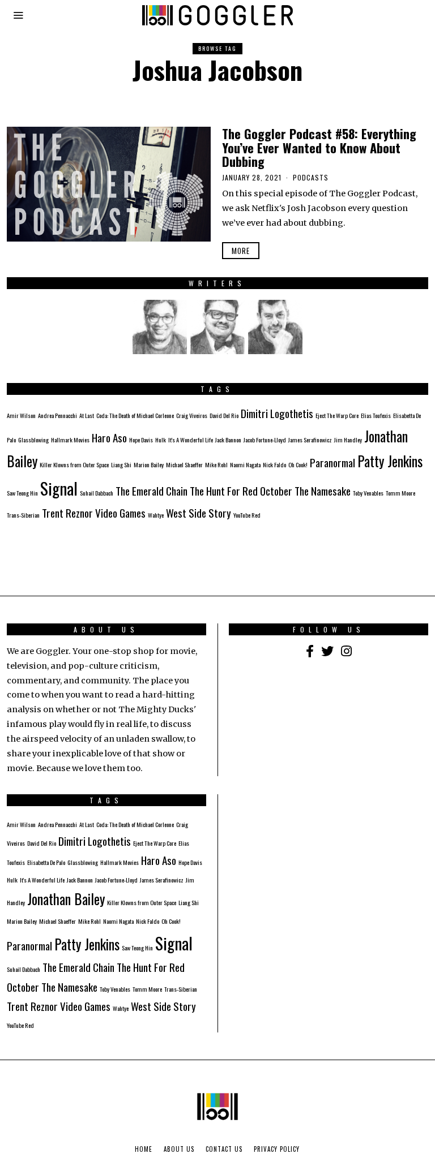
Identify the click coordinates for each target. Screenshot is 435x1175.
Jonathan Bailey (66, 899)
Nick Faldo (274, 464)
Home (143, 1149)
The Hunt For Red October (241, 491)
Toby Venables (368, 492)
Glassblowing (33, 439)
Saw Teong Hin (22, 492)
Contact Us (224, 1149)
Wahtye (156, 514)
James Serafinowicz (310, 439)
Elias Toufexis (376, 415)
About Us (179, 1149)
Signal (59, 488)
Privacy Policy (277, 1149)
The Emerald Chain (151, 491)
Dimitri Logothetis (277, 413)
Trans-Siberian (23, 514)
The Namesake (323, 491)
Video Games (120, 513)
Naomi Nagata (245, 464)
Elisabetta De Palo (46, 862)
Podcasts (311, 177)
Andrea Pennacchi (57, 415)
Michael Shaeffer (184, 464)
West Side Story (198, 513)
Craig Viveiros (191, 415)
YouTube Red (247, 514)
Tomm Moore (400, 492)
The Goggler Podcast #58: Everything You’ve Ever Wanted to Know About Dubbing (319, 147)
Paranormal (332, 462)
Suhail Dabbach (96, 492)
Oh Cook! (298, 464)
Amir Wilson (21, 415)
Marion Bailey (149, 464)
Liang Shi (121, 464)
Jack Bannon (228, 439)
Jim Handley (348, 439)
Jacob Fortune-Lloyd (265, 439)
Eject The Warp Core (337, 415)
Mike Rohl (216, 464)
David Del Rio (224, 415)
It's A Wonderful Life (190, 439)
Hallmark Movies (70, 439)
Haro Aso (109, 437)
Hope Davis (141, 439)
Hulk (160, 439)
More (241, 250)
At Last (86, 415)
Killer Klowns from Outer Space (74, 464)
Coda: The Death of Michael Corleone (135, 415)
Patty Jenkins (390, 461)
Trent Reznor (67, 513)
